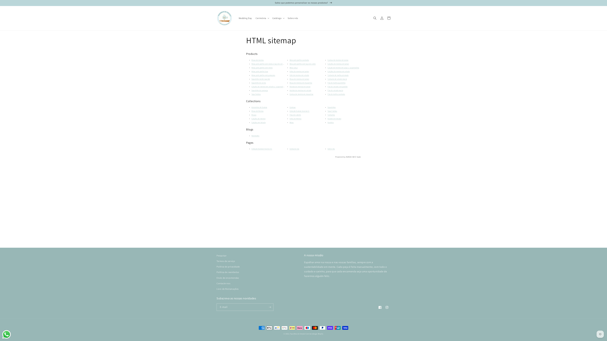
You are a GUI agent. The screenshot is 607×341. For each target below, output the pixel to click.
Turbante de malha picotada (338, 75)
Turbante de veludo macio (337, 79)
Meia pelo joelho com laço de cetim (303, 64)
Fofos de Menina (295, 119)
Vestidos (331, 122)
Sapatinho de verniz (258, 83)
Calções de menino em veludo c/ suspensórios (268, 87)
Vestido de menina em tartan (300, 87)
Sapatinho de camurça (259, 90)
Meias (292, 122)
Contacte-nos (294, 149)
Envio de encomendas (228, 277)
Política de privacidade (228, 266)
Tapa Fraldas (332, 111)
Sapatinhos (332, 107)
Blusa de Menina (257, 111)
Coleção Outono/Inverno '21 (261, 149)
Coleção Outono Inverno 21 (300, 111)
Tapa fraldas (256, 94)
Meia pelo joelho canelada (299, 60)
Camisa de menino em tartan (338, 60)
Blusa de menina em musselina (301, 83)
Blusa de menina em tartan (299, 79)
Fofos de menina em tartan (299, 71)
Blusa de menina (257, 60)
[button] (262, 18)
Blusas (253, 115)
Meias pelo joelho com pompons (263, 75)
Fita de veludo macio (335, 90)
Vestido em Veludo (334, 119)
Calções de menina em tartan (338, 64)
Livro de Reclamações (228, 288)
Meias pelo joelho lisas (259, 71)
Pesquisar (222, 255)
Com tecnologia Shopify (314, 334)
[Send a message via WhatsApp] (7, 334)
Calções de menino (258, 119)
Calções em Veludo (258, 122)
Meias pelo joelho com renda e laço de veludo (268, 64)
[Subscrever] (269, 307)
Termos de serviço (226, 261)
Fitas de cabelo (295, 115)
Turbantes (331, 115)
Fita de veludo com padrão (337, 87)
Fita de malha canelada (336, 94)
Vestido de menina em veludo (300, 90)
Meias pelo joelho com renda (262, 68)
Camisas (293, 107)
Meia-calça (294, 68)
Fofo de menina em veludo (299, 75)
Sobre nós (331, 149)
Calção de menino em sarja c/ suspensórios (343, 68)
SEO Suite (356, 157)
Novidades (255, 136)
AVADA (349, 157)
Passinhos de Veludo (297, 334)
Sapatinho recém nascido (260, 79)
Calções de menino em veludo (339, 71)
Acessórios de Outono (259, 107)
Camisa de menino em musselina (301, 94)
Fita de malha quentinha (336, 83)
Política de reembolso (228, 272)
